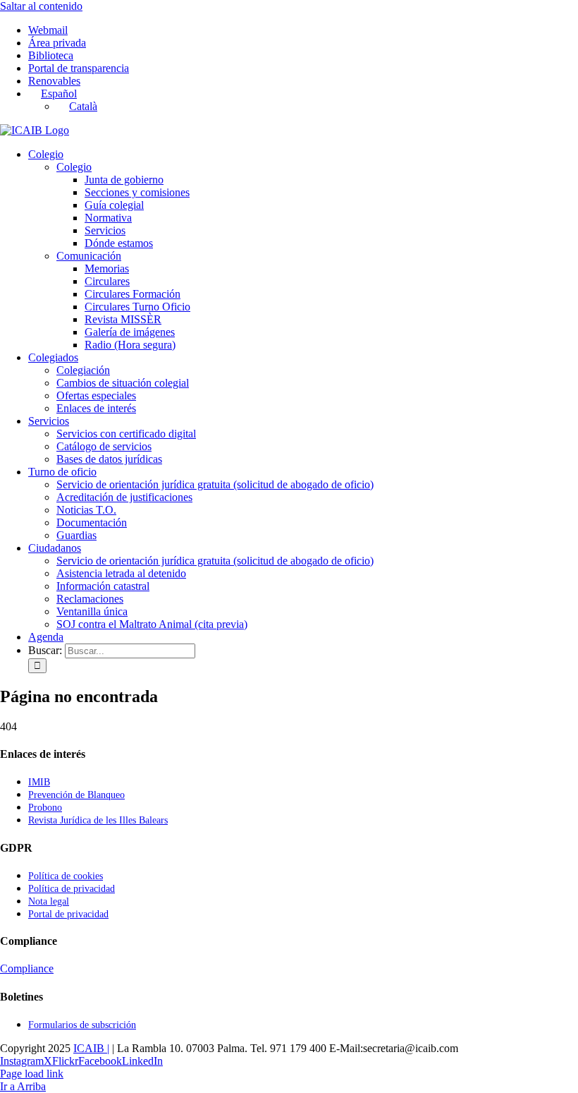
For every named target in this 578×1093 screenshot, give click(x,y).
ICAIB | (91, 1048)
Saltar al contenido (41, 6)
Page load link (31, 1074)
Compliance (27, 968)
